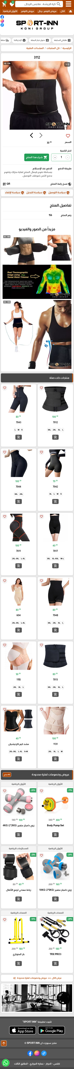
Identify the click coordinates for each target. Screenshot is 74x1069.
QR (6, 184)
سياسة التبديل (36, 192)
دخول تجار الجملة (40, 40)
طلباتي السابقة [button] (62, 40)
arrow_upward (4, 1043)
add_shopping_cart (55, 437)
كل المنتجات (53, 48)
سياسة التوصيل (59, 192)
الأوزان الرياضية (10, 11)
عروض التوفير (27, 11)
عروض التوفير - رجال (47, 11)
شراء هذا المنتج (36, 157)
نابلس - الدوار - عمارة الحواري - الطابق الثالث (37, 1063)
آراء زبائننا (20, 40)
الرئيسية (66, 48)
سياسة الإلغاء (14, 192)
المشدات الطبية (35, 48)
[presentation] (41, 135)
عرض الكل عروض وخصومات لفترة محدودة (37, 978)
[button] (11, 4)
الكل (62, 11)
